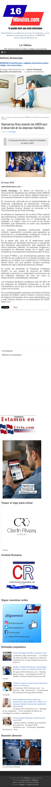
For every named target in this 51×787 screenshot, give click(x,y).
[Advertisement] (20, 327)
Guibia (5, 550)
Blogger (22, 784)
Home (3, 117)
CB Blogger (12, 132)
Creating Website (25, 780)
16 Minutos (27, 778)
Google (29, 784)
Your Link (22, 782)
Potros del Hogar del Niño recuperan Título (30, 653)
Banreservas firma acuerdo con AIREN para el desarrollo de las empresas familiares (24, 125)
